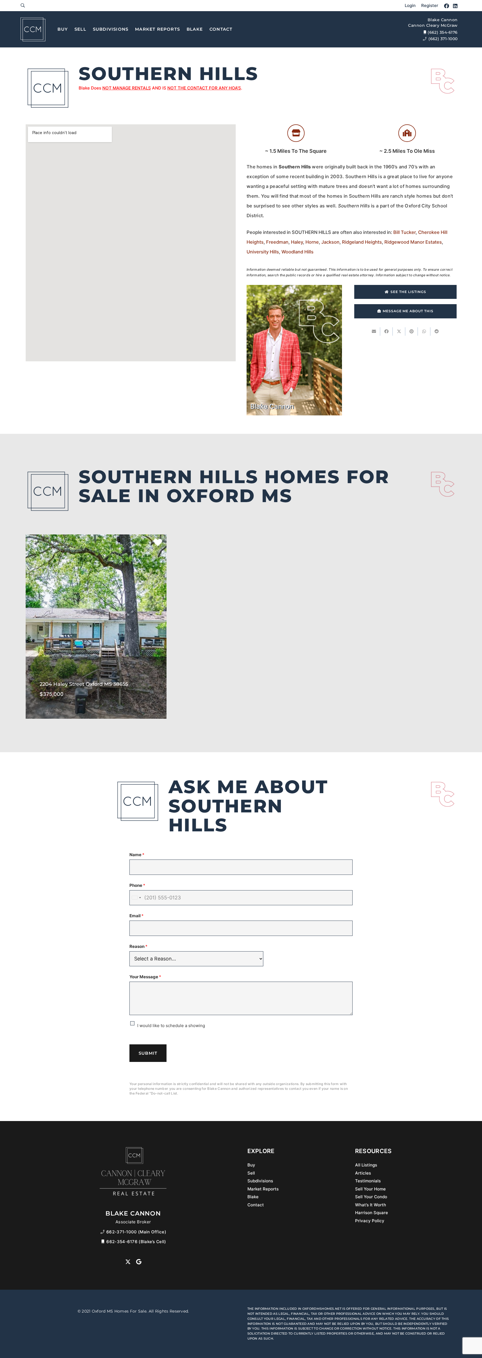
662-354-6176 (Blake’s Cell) (136, 1241)
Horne (312, 242)
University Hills (263, 252)
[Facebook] (446, 5)
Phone (137, 885)
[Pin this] (411, 331)
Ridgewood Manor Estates (413, 242)
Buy (251, 1165)
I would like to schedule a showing (171, 1025)
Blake (253, 1196)
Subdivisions (260, 1180)
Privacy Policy (369, 1220)
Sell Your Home (370, 1189)
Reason (138, 946)
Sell (251, 1173)
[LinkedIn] (455, 5)
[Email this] (374, 331)
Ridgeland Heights (362, 242)
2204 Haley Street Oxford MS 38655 (96, 662)
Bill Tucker (404, 232)
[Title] (33, 29)
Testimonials (368, 1180)
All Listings (366, 1165)
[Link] (23, 5)
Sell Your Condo (371, 1196)
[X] (128, 1262)
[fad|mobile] (103, 1242)
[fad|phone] (103, 1232)
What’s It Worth (370, 1204)
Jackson (330, 242)
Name (136, 854)
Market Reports (263, 1189)
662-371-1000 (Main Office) (136, 1231)
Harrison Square (371, 1212)
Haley (297, 242)
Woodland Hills (297, 252)
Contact (255, 1204)
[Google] (138, 1262)
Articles (363, 1173)
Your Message (145, 976)
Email (136, 915)
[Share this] (386, 331)
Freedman (277, 242)
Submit (148, 1053)
